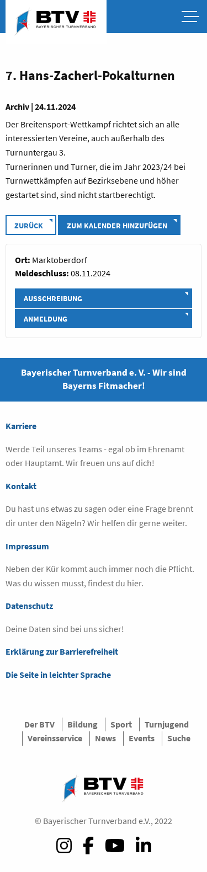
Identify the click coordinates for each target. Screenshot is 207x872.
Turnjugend (167, 724)
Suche (178, 737)
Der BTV (39, 724)
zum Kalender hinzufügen (117, 226)
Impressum (27, 546)
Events (142, 737)
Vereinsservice (55, 737)
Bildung (82, 724)
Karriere (21, 425)
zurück (28, 226)
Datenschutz (29, 605)
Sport (121, 724)
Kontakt (21, 485)
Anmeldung (45, 319)
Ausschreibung (53, 298)
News (105, 737)
